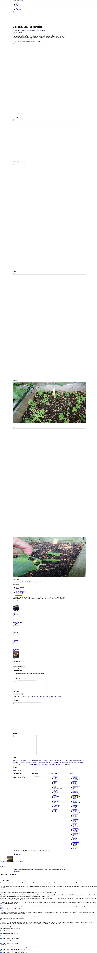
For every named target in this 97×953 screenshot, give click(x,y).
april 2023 (75, 782)
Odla (28, 30)
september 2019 (76, 802)
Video (54, 811)
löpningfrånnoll (22, 762)
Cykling (55, 782)
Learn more (17, 871)
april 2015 (75, 824)
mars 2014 (75, 840)
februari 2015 (76, 826)
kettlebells (74, 760)
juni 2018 (75, 807)
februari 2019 (76, 805)
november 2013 (76, 844)
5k (13, 760)
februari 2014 (76, 842)
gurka (25, 581)
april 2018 (75, 809)
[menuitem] (49, 8)
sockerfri (81, 762)
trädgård (39, 581)
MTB (38, 762)
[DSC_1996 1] (19, 12)
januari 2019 (75, 806)
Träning (35, 764)
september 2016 (76, 812)
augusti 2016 (75, 814)
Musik (54, 795)
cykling (48, 760)
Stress (20, 764)
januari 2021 (75, 791)
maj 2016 (75, 815)
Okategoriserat (33, 30)
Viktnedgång (56, 764)
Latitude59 (37, 776)
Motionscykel (34, 762)
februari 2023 (76, 783)
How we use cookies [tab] (4, 880)
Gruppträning (56, 784)
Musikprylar (56, 796)
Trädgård (39, 30)
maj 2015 (75, 823)
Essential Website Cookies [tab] (6, 890)
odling (47, 762)
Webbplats (15, 681)
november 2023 (76, 778)
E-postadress (16, 678)
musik (41, 762)
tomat (35, 581)
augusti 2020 (75, 797)
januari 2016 (75, 817)
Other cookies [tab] (3, 944)
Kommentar (16, 691)
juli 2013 (74, 845)
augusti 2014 (75, 834)
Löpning (15, 762)
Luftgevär (55, 791)
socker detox (76, 762)
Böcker (55, 781)
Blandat (24, 760)
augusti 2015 (75, 820)
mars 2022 (75, 784)
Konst (16, 6)
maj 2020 (75, 801)
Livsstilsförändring (57, 788)
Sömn (54, 802)
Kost (82, 760)
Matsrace (28, 762)
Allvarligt (16, 760)
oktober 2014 (75, 831)
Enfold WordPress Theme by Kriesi (42, 850)
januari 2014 (75, 843)
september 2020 (76, 796)
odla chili (43, 762)
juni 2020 (75, 800)
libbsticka (29, 581)
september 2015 (76, 819)
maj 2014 (75, 838)
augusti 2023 (75, 779)
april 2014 (75, 839)
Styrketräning (56, 805)
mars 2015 (75, 825)
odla (33, 581)
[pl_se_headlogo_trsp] (18, 0)
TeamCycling (56, 806)
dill (22, 581)
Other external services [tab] (5, 919)
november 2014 (76, 830)
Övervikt (67, 764)
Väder (54, 810)
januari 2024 (75, 777)
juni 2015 (75, 821)
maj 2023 (75, 781)
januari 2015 (75, 828)
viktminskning (47, 764)
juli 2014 (74, 835)
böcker (40, 760)
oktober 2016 (75, 811)
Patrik (43, 30)
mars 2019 (75, 803)
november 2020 (76, 793)
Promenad (62, 762)
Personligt (51, 762)
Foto (54, 783)
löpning (55, 790)
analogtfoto (21, 760)
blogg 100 (36, 760)
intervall (67, 760)
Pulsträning (56, 801)
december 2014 (76, 829)
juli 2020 (74, 798)
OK (13, 871)
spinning (14, 764)
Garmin (52, 760)
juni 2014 (75, 837)
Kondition (79, 760)
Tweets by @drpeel (17, 770)
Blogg (16, 5)
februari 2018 (76, 810)
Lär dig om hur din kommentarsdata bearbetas (50, 696)
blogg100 (31, 760)
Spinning (55, 803)
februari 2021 (76, 790)
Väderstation (63, 764)
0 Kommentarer (22, 30)
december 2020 (76, 792)
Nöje (54, 797)
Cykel (45, 760)
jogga (70, 760)
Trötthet (41, 764)
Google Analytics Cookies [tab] (6, 910)
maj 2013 (75, 848)
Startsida (17, 3)
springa (17, 764)
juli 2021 (74, 788)
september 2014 (76, 833)
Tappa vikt (25, 764)
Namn (14, 675)
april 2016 (75, 816)
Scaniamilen (66, 762)
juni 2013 (75, 847)
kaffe (54, 786)
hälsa (55, 760)
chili (42, 760)
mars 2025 (75, 776)
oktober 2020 (75, 795)
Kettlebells (55, 787)
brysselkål (19, 581)
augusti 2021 (75, 787)
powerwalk (57, 762)
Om (16, 4)
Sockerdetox (71, 762)
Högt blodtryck (61, 760)
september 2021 (76, 786)
